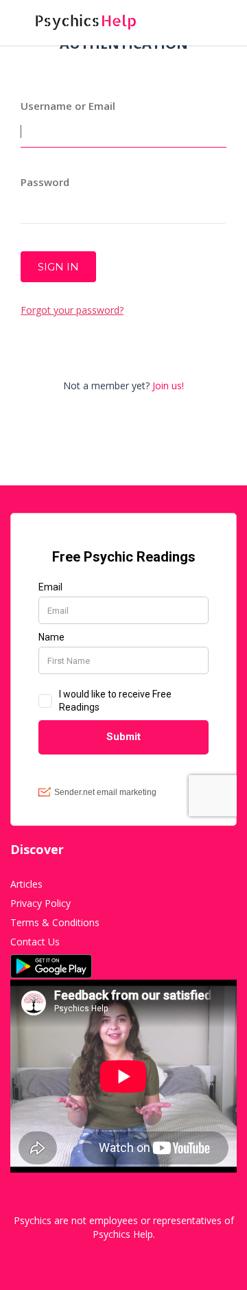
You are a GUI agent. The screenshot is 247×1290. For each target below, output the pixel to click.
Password (45, 182)
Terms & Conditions (54, 922)
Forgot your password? (72, 309)
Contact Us (35, 941)
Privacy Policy (40, 903)
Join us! (168, 385)
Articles (26, 883)
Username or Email (68, 106)
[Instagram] (128, 1255)
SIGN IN (58, 266)
